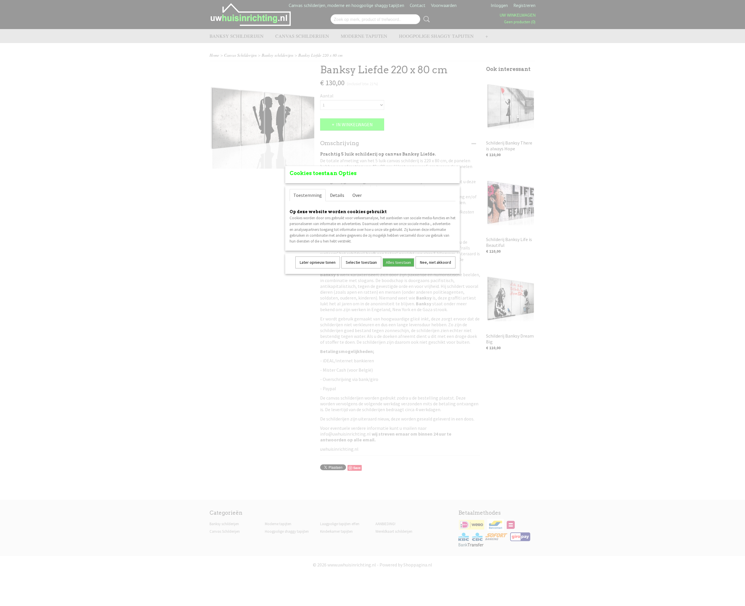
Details (337, 195)
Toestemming (307, 195)
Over (357, 195)
